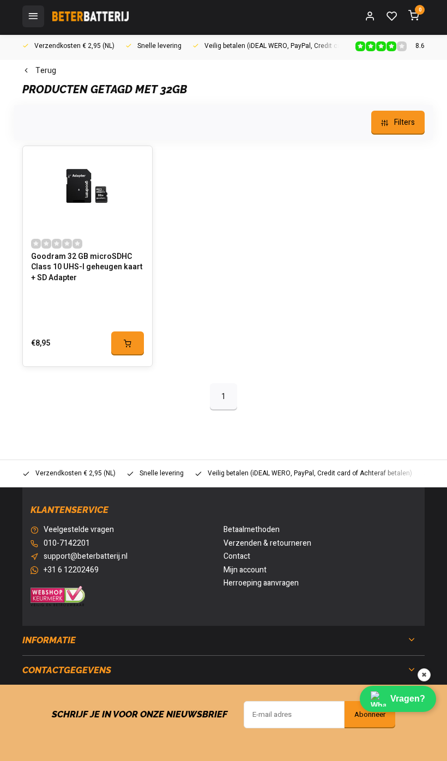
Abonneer (369, 714)
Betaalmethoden (252, 529)
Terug (45, 70)
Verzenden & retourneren (267, 543)
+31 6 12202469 (71, 570)
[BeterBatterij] (90, 16)
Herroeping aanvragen (261, 583)
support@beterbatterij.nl (86, 556)
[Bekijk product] (127, 343)
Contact (237, 556)
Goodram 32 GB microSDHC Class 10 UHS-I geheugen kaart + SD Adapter (86, 267)
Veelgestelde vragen (79, 529)
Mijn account (245, 570)
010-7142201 (67, 543)
